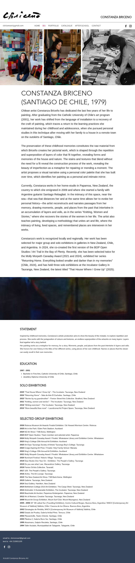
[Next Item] (130, 57)
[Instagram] (130, 26)
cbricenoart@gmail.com (20, 538)
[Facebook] (125, 26)
